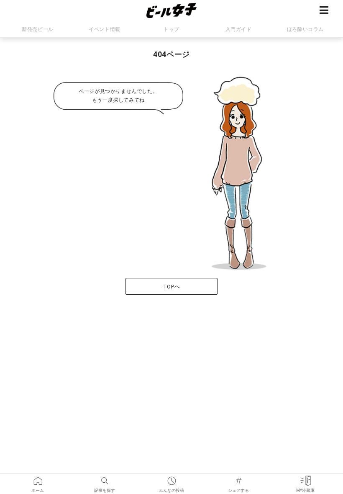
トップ (171, 29)
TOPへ (171, 286)
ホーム (37, 478)
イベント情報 (104, 29)
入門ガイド (238, 29)
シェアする (238, 478)
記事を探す (104, 478)
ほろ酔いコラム (305, 29)
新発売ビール (38, 29)
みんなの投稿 (171, 478)
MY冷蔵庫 (305, 478)
